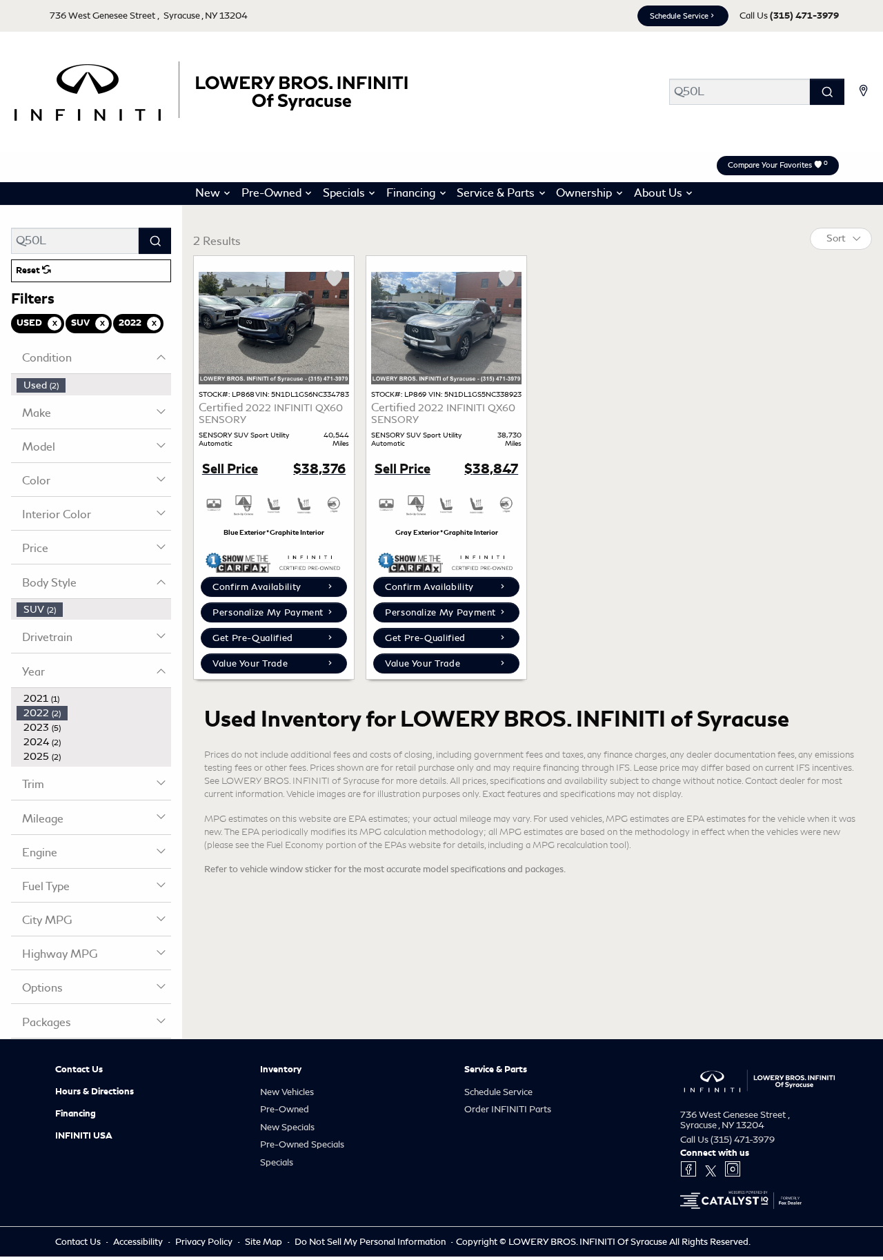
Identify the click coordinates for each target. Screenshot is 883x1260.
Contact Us (79, 1069)
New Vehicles (287, 1092)
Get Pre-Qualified (252, 638)
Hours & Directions (94, 1091)
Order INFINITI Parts (507, 1109)
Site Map (264, 1242)
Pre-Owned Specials (302, 1144)
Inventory (280, 1069)
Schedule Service (679, 16)
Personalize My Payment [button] (268, 612)
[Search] (827, 92)
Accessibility (139, 1242)
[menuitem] (94, 385)
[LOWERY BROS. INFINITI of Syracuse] (210, 89)
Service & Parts (495, 1069)
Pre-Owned (284, 1109)
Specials (276, 1162)
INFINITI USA (83, 1135)
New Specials (287, 1127)
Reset (29, 270)
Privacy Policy (205, 1242)
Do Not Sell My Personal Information (371, 1242)
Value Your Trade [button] (250, 663)
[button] (210, 194)
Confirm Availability (256, 587)
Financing (75, 1113)
